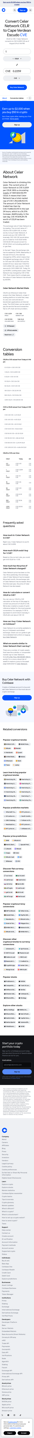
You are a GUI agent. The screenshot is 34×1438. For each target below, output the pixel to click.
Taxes (4, 1224)
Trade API (5, 1343)
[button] (30, 10)
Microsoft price (8, 1408)
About (4, 1139)
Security (5, 1154)
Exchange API (7, 1371)
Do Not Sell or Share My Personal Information (14, 1174)
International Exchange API (12, 1374)
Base (4, 1325)
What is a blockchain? (10, 1214)
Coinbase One (7, 1267)
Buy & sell (6, 1261)
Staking (5, 1304)
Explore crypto (7, 1184)
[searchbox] (17, 78)
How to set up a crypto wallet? (13, 1218)
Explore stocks (7, 1187)
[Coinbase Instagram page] (14, 1415)
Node (4, 1358)
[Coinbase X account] (2, 1415)
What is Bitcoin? (8, 1208)
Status (4, 1254)
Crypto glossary (8, 1202)
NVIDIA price (6, 1401)
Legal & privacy (7, 1163)
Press (4, 1151)
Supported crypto (8, 1251)
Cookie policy (7, 1167)
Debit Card (6, 1276)
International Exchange (10, 1310)
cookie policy (13, 1422)
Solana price (6, 1392)
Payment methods (9, 1245)
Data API (5, 1352)
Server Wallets (7, 1328)
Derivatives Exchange (10, 1313)
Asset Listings (7, 1285)
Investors (5, 1157)
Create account (7, 1236)
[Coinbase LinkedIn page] (8, 1415)
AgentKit (5, 1361)
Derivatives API (8, 1380)
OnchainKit (6, 1349)
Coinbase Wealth (8, 1270)
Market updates (8, 1205)
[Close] (29, 1422)
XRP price (5, 1395)
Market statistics (8, 1190)
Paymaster (6, 1346)
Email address (6, 1060)
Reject (9, 1433)
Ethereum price (8, 1389)
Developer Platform (9, 1322)
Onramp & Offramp (9, 1337)
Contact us (6, 1233)
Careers (5, 1142)
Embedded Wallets (9, 1331)
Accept (23, 1433)
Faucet (4, 1367)
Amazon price (7, 1411)
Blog (3, 1148)
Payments (5, 1291)
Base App (5, 1264)
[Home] (4, 10)
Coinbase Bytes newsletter (12, 1193)
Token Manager (7, 1294)
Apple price (6, 1405)
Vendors (5, 1160)
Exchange (5, 1307)
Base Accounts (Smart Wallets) (13, 1334)
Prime (4, 1301)
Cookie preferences (9, 1170)
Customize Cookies (15, 1428)
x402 (3, 1340)
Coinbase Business (9, 1288)
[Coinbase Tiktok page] (20, 1415)
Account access (8, 1248)
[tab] (4, 98)
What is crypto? (8, 1211)
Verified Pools (7, 1316)
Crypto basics (7, 1196)
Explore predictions (9, 1279)
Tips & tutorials (8, 1199)
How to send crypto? (9, 1221)
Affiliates (5, 1145)
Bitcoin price (7, 1386)
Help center (6, 1230)
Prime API (5, 1377)
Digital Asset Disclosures (11, 1178)
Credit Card (6, 1273)
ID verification (7, 1239)
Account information (9, 1242)
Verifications (7, 1355)
